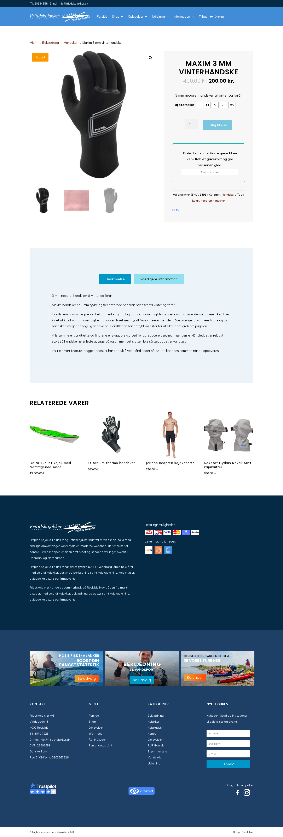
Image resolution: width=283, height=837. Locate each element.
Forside (102, 16)
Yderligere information (159, 279)
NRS (175, 210)
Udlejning (158, 16)
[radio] (199, 105)
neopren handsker (213, 200)
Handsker (70, 43)
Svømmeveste (157, 751)
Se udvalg (87, 678)
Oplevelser (135, 16)
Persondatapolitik (100, 745)
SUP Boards (156, 745)
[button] (150, 58)
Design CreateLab (243, 831)
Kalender (195, 677)
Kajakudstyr (155, 727)
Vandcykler (155, 757)
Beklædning (50, 43)
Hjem (33, 43)
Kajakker (153, 721)
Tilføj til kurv (217, 125)
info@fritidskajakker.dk (55, 739)
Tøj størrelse (183, 105)
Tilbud (203, 16)
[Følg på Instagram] (247, 792)
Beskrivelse (115, 279)
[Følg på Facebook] (237, 792)
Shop (115, 16)
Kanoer (152, 733)
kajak (195, 200)
